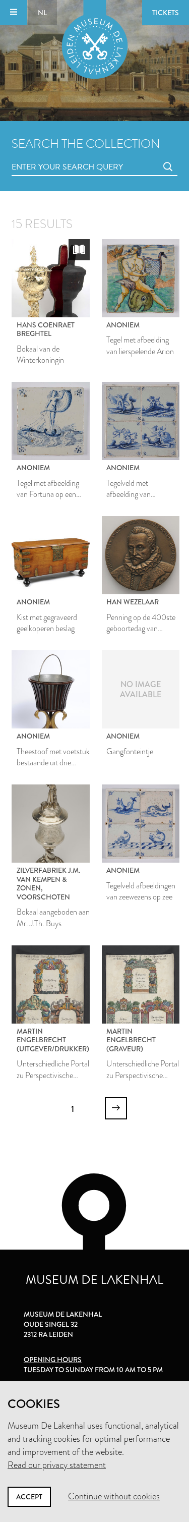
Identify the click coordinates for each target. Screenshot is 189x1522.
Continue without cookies (114, 1496)
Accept (29, 1497)
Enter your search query (47, 155)
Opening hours (53, 1360)
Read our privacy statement (57, 1465)
